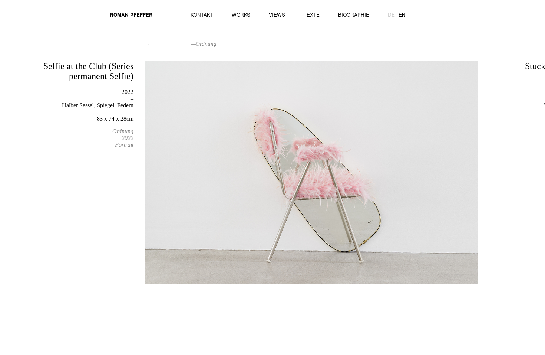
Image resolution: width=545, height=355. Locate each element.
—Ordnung (120, 131)
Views (277, 14)
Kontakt (202, 14)
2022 (127, 138)
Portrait (124, 144)
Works (241, 14)
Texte (312, 14)
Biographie (353, 14)
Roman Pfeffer (131, 14)
